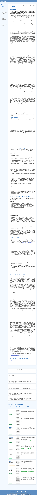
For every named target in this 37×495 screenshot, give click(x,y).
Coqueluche (18, 442)
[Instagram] (17, 491)
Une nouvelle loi (12, 71)
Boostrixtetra (13, 247)
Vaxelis (31, 242)
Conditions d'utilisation (18, 493)
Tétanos (18, 411)
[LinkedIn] (21, 491)
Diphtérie (18, 414)
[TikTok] (23, 491)
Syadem (9, 494)
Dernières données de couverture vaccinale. (17, 360)
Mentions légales (12, 493)
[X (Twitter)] (19, 491)
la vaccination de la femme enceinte (22, 142)
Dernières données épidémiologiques (17, 355)
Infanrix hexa (24, 242)
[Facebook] (25, 491)
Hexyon (27, 242)
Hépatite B (18, 424)
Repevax (17, 247)
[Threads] (24, 491)
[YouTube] (20, 491)
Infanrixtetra (17, 246)
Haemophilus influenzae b (18, 432)
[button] (36, 1)
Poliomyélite (17, 410)
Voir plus (9, 401)
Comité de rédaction (24, 493)
